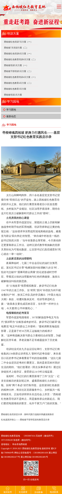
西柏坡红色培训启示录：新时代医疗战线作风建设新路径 (27, 414)
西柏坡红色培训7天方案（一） (18, 42)
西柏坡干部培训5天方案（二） (18, 71)
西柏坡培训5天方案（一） (16, 65)
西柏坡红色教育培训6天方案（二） (20, 59)
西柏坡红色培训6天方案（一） (18, 53)
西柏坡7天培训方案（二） (16, 48)
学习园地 (11, 109)
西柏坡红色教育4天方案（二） (18, 83)
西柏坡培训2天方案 (13, 95)
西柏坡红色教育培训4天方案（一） (20, 77)
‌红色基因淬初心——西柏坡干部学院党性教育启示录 (25, 420)
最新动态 (11, 116)
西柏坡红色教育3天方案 (15, 89)
